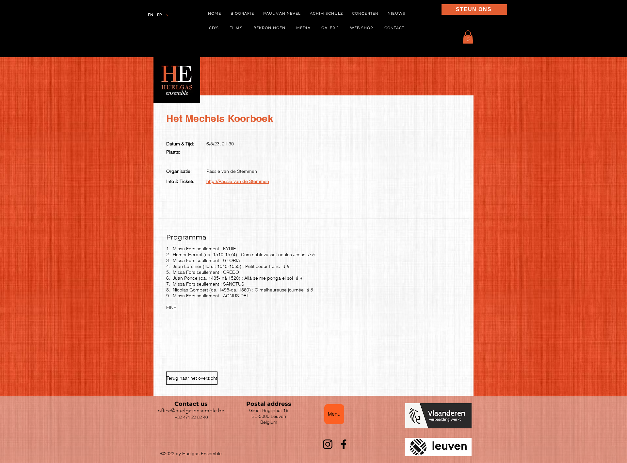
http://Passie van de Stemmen (237, 181)
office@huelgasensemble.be (191, 410)
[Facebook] (343, 444)
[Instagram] (327, 444)
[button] (303, 28)
